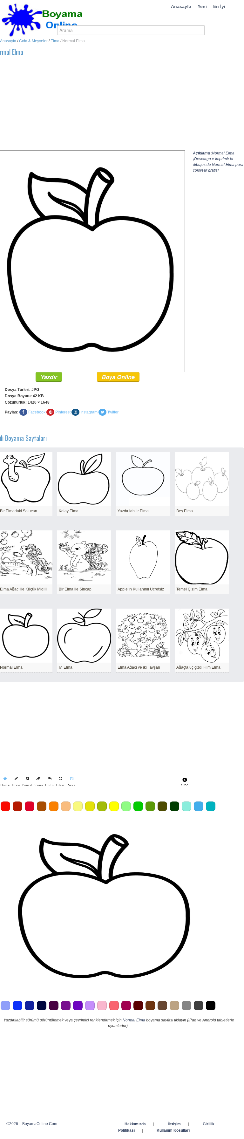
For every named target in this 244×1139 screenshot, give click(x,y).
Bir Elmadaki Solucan (18, 511)
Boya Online (118, 377)
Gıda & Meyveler (33, 41)
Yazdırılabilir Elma (133, 511)
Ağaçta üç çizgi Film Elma (198, 667)
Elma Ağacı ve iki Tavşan (139, 667)
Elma (55, 41)
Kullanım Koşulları (173, 1130)
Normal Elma (11, 667)
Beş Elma (184, 511)
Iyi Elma (65, 667)
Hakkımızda (135, 1124)
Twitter (113, 412)
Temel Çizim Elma (191, 589)
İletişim (174, 1124)
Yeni (202, 6)
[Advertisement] (218, 275)
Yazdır (48, 377)
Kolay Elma (68, 511)
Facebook (36, 412)
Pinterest (63, 412)
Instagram (89, 412)
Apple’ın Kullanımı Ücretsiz (141, 589)
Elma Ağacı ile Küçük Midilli (23, 589)
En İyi (219, 6)
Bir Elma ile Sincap (75, 589)
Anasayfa (181, 6)
